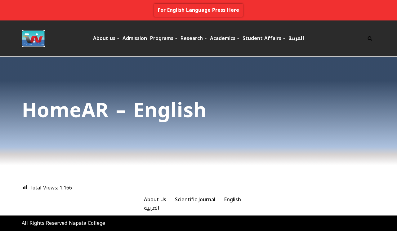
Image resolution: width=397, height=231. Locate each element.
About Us (155, 199)
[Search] (370, 38)
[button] (118, 38)
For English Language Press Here (198, 10)
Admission (135, 38)
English (232, 199)
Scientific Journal (195, 199)
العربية (296, 38)
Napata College (87, 223)
